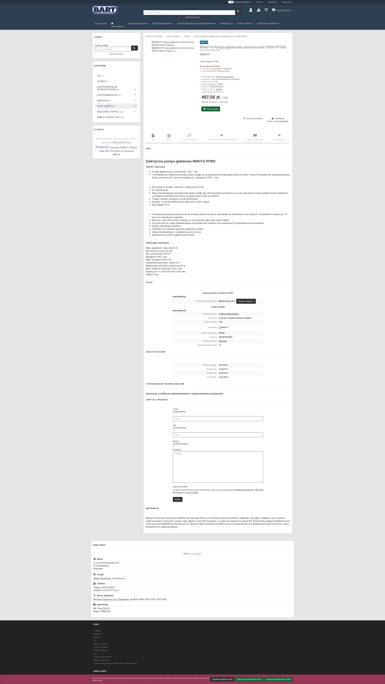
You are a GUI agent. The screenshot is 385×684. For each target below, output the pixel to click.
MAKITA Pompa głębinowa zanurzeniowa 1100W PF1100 (220, 36)
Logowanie (272, 2)
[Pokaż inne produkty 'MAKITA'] (205, 54)
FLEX (110, 142)
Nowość (102, 146)
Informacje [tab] (279, 140)
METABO (108, 139)
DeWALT (124, 147)
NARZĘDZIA (225, 23)
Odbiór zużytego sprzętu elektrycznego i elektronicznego (115, 663)
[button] (259, 2)
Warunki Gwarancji (100, 644)
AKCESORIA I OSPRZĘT (267, 23)
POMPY (187, 36)
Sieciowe (219, 89)
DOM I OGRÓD (244, 23)
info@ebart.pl (118, 578)
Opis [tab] (153, 140)
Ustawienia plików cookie (222, 679)
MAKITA (116, 154)
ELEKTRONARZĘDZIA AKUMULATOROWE (195, 23)
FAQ (95, 640)
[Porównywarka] (258, 9)
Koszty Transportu (100, 647)
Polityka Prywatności (101, 660)
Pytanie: (180, 442)
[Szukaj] (238, 11)
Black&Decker (122, 142)
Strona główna (154, 36)
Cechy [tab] (168, 140)
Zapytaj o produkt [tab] (255, 140)
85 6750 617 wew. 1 (110, 590)
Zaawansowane (192, 17)
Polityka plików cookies (102, 657)
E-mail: (179, 410)
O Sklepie (97, 631)
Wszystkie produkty (137, 23)
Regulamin (97, 634)
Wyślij (177, 499)
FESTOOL (109, 151)
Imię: (179, 426)
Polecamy (114, 147)
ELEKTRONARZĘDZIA (161, 23)
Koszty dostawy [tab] (189, 140)
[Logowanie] (250, 9)
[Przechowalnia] (266, 9)
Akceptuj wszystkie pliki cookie (278, 679)
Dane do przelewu (100, 650)
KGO (95, 653)
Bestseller (100, 139)
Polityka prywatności (244, 490)
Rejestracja (287, 2)
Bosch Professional (124, 151)
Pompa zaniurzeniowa (224, 76)
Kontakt (96, 637)
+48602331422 (108, 587)
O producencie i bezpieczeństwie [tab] (222, 140)
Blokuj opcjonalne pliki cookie (249, 679)
